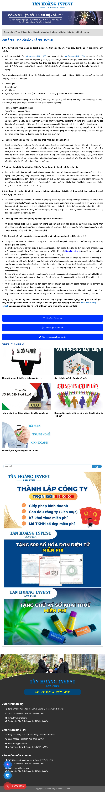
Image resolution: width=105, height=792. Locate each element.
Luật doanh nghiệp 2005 (35, 56)
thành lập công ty (72, 251)
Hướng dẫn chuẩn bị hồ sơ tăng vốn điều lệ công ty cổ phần (78, 414)
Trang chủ (8, 32)
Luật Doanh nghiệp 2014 (74, 56)
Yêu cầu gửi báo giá (54, 318)
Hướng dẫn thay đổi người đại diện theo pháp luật (25, 413)
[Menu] (4, 5)
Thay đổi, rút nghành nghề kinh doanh (20, 450)
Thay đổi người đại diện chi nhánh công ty (22, 378)
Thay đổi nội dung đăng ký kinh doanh (33, 32)
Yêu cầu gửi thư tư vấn (53, 327)
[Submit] (97, 466)
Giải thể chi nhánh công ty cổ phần (70, 378)
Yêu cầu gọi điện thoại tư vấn (54, 337)
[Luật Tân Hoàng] (52, 4)
